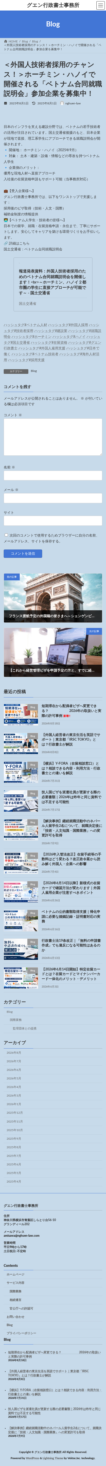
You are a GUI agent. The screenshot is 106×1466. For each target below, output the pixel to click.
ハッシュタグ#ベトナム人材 (25, 325)
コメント (13, 415)
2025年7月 (14, 1155)
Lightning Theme (53, 1458)
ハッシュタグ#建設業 (50, 331)
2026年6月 (14, 1069)
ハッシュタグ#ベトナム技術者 (35, 354)
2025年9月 (14, 1138)
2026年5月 (14, 1078)
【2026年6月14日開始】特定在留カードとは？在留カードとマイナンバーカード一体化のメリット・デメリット (71, 974)
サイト (9, 512)
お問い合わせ (15, 1317)
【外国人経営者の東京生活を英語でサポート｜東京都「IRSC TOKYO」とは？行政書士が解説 (71, 739)
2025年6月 (14, 1164)
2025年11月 (15, 1121)
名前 (9, 467)
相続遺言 (15, 1299)
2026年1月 (14, 1104)
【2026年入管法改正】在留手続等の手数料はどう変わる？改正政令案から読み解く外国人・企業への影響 (71, 859)
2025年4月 (14, 1181)
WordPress (32, 1458)
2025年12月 (15, 1112)
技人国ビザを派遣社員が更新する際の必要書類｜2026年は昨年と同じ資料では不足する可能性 (71, 797)
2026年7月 (14, 1061)
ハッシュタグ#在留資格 (49, 342)
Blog (34, 370)
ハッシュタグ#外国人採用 (68, 325)
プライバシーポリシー (21, 1333)
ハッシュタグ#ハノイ (69, 337)
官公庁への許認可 (21, 1308)
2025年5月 (14, 1173)
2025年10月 (15, 1130)
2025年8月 (14, 1147)
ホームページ (15, 1274)
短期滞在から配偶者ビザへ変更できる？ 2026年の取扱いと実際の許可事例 (71, 710)
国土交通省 (27, 303)
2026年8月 (14, 1052)
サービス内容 (15, 1282)
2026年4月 (14, 1087)
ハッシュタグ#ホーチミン (32, 337)
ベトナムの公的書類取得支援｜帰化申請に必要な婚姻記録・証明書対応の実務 (71, 916)
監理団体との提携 (24, 1028)
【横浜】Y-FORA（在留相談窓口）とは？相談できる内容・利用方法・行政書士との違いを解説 (71, 768)
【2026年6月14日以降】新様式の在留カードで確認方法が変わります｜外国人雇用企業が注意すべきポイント (71, 887)
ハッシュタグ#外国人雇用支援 (41, 348)
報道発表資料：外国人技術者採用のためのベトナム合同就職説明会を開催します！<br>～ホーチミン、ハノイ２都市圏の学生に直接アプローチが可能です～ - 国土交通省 (52, 282)
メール (11, 490)
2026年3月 (14, 1095)
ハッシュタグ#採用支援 (26, 360)
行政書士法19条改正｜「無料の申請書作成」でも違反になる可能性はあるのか (71, 945)
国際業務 (16, 1019)
